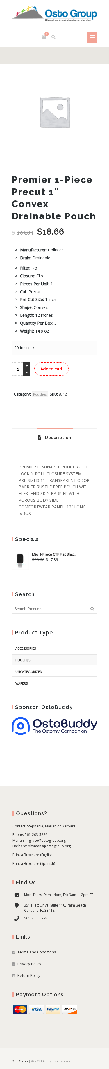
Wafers (21, 683)
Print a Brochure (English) (32, 854)
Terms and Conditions (36, 952)
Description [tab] (57, 437)
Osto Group (20, 1061)
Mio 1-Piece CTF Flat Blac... (54, 554)
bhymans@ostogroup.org (49, 846)
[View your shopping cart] (44, 37)
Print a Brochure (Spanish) (33, 863)
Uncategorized (28, 671)
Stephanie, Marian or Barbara (51, 826)
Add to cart (51, 369)
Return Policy (28, 975)
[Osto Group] (54, 14)
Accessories (25, 648)
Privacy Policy (29, 963)
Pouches (40, 394)
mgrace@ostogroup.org (46, 840)
